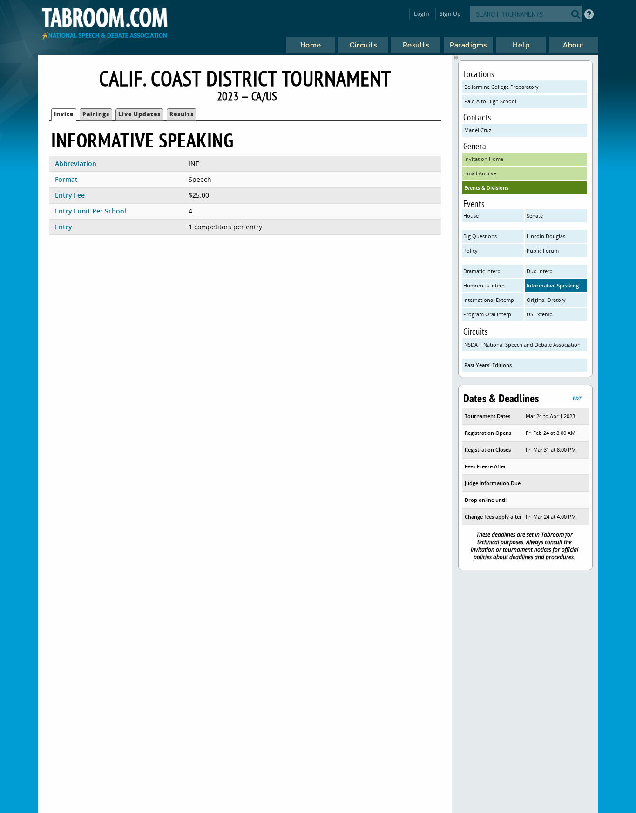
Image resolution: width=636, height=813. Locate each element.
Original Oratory (546, 299)
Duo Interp (540, 270)
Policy (470, 250)
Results (181, 114)
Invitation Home (483, 158)
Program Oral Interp (487, 314)
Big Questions (480, 236)
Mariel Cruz (477, 130)
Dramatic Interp (482, 270)
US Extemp (540, 314)
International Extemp (488, 299)
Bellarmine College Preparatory (501, 86)
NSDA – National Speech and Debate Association (522, 344)
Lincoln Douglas (546, 236)
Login (421, 14)
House (471, 215)
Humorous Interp (484, 285)
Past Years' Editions (488, 364)
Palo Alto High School (490, 101)
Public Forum (543, 250)
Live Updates (139, 114)
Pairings (95, 114)
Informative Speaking (553, 285)
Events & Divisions (486, 187)
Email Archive (480, 173)
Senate (535, 215)
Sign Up (450, 14)
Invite (64, 114)
